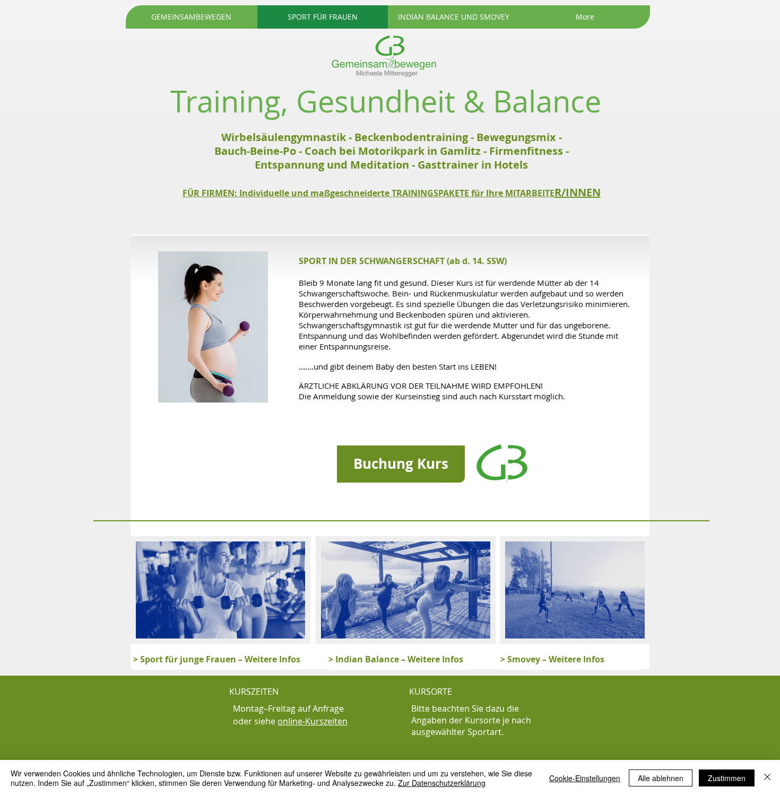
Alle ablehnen (660, 778)
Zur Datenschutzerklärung (442, 782)
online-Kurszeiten (313, 721)
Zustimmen (727, 778)
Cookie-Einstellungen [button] (584, 778)
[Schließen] (767, 778)
